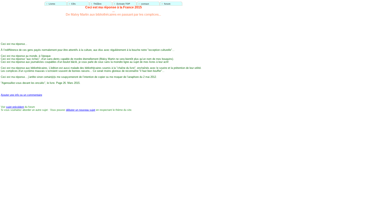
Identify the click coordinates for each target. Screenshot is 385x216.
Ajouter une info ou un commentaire (21, 94)
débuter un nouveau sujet (80, 109)
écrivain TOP (123, 4)
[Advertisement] (214, 77)
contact (145, 4)
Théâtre (97, 4)
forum (167, 4)
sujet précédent (15, 106)
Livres (52, 4)
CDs (73, 4)
